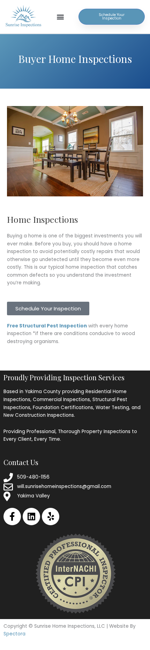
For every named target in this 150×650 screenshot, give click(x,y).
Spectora (14, 634)
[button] (60, 17)
